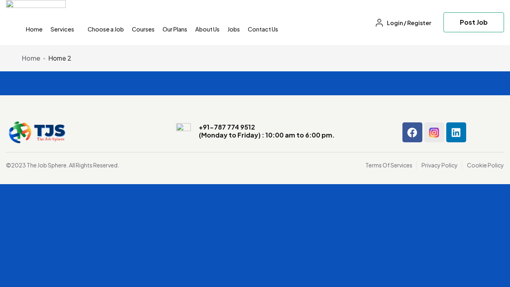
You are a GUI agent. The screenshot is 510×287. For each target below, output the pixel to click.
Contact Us (263, 29)
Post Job (474, 22)
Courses (143, 29)
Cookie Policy (485, 165)
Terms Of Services (388, 165)
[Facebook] (412, 132)
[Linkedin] (456, 132)
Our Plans (175, 29)
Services (63, 29)
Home (34, 29)
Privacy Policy (440, 165)
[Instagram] (434, 132)
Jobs (234, 29)
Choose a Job (106, 29)
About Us (207, 29)
